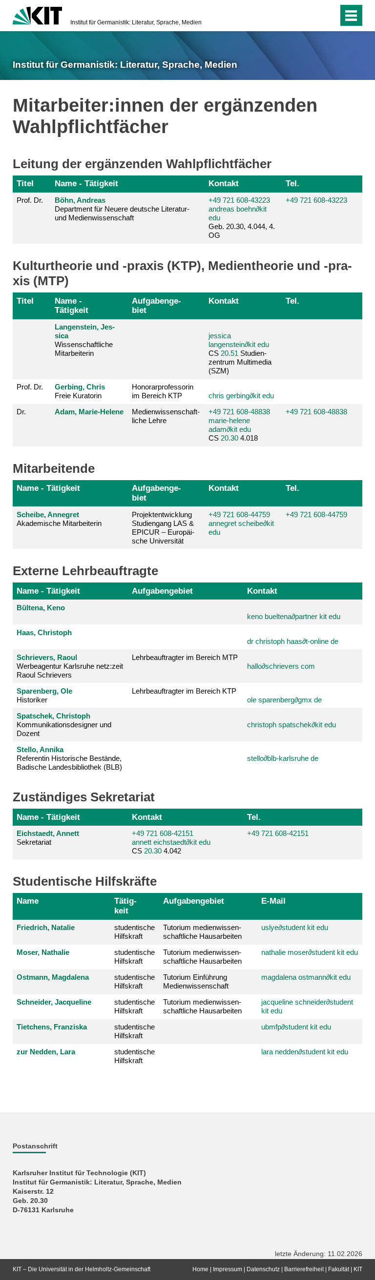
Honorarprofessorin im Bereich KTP (162, 391)
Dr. (21, 411)
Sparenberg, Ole (44, 691)
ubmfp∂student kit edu (296, 1027)
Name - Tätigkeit (86, 183)
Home (200, 1269)
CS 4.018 (239, 424)
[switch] (328, 15)
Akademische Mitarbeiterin (59, 518)
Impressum (227, 1269)
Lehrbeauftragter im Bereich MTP (185, 657)
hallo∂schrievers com (281, 666)
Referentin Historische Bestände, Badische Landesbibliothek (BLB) (69, 758)
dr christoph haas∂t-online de (292, 641)
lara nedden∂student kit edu (304, 1051)
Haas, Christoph (44, 632)
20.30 (229, 438)
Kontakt (223, 183)
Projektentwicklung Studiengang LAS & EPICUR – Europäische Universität (163, 527)
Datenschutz (263, 1269)
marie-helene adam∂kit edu (229, 424)
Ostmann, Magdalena (53, 977)
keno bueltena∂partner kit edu (293, 616)
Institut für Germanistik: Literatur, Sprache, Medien (136, 22)
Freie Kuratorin (80, 391)
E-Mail (273, 900)
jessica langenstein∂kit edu (238, 340)
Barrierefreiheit (304, 1269)
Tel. (292, 183)
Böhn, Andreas (80, 200)
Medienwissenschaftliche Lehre (166, 416)
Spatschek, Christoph (53, 716)
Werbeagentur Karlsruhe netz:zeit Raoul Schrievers (70, 666)
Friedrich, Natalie (46, 927)
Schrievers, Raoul (47, 657)
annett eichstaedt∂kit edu (171, 842)
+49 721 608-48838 (239, 411)
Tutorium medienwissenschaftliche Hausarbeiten (202, 931)
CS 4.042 (171, 842)
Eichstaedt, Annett (48, 833)
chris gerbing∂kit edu (241, 395)
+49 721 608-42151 (162, 833)
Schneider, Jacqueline (54, 1002)
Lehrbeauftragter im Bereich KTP (184, 691)
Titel (25, 183)
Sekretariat (48, 837)
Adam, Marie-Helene (89, 411)
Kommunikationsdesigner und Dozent (64, 724)
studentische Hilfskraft (134, 931)
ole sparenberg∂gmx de (284, 700)
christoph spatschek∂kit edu (291, 724)
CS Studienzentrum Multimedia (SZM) (239, 353)
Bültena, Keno (41, 607)
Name (28, 900)
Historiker (44, 695)
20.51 (229, 353)
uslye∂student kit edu (294, 927)
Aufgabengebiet (156, 305)
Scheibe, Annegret (48, 514)
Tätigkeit (125, 905)
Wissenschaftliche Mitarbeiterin (85, 340)
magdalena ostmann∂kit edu (306, 977)
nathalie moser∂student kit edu (309, 952)
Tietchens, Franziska (52, 1027)
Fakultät (338, 1269)
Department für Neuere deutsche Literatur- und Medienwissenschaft (122, 209)
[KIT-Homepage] (37, 14)
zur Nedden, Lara (46, 1051)
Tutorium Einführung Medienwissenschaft (196, 981)
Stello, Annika (40, 749)
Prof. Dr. (30, 200)
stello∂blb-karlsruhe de (282, 758)
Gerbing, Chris (80, 387)
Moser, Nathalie (43, 952)
